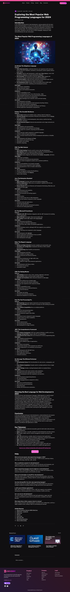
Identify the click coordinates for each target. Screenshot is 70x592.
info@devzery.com (7, 580)
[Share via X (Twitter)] (17, 525)
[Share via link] (23, 525)
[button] (28, 3)
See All (59, 533)
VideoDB (31, 0)
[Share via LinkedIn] (20, 525)
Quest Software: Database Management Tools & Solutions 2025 (34, 546)
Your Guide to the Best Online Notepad (51, 546)
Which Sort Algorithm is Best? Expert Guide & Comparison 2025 (16, 546)
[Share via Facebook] (15, 525)
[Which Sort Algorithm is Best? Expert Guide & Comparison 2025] (17, 539)
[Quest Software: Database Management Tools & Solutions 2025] (35, 539)
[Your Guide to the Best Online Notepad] (53, 539)
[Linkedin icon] (5, 586)
